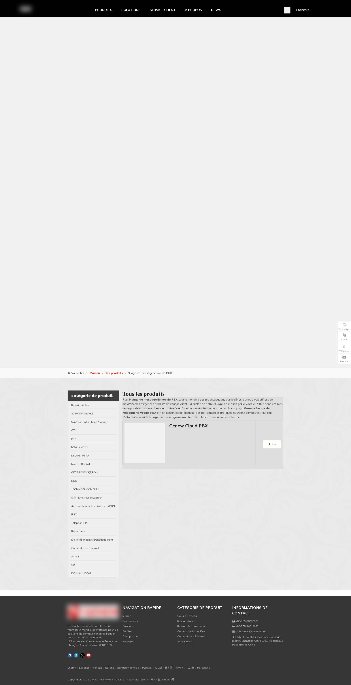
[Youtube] (88, 655)
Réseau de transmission (191, 626)
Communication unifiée (191, 631)
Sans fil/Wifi (184, 641)
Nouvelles (128, 641)
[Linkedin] (76, 655)
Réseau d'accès (186, 621)
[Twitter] (82, 655)
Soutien (127, 631)
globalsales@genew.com (250, 631)
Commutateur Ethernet (191, 636)
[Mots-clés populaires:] (287, 10)
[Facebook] (70, 655)
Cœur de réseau (187, 616)
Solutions (128, 626)
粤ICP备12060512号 (162, 679)
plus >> (272, 444)
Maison (126, 616)
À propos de (130, 636)
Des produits (130, 621)
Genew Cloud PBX (188, 426)
